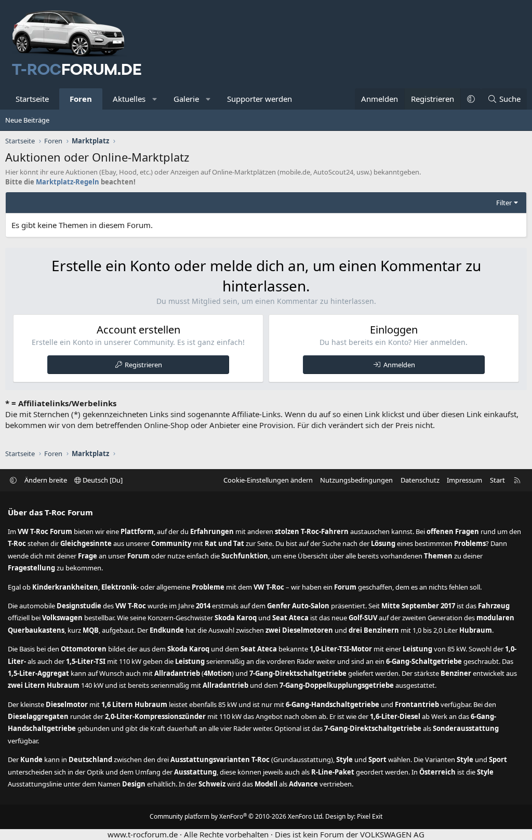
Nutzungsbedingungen (356, 480)
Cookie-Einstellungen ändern (268, 480)
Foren (81, 99)
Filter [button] (504, 202)
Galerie (186, 99)
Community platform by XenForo (237, 816)
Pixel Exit (369, 816)
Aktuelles (129, 99)
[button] (155, 99)
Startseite (32, 99)
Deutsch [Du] (102, 480)
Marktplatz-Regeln (67, 181)
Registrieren (143, 364)
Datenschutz (420, 480)
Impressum (464, 480)
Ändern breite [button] (45, 480)
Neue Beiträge (27, 120)
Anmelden (399, 364)
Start (497, 480)
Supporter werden (259, 99)
